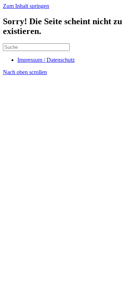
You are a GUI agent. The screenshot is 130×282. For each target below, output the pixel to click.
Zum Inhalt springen (26, 6)
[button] (25, 72)
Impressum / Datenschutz (46, 60)
